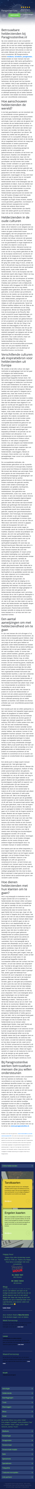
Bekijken (8, 1201)
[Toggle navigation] (4, 15)
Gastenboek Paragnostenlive (25, 12)
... (20, 1323)
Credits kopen (14, 15)
